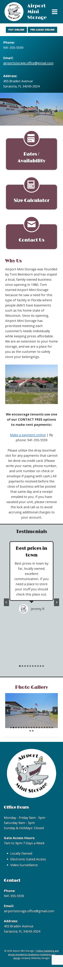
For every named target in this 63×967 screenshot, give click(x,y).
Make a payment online (28, 435)
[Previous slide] (7, 711)
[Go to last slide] (6, 602)
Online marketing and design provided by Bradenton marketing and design (33, 954)
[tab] (20, 666)
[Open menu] (54, 12)
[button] (31, 710)
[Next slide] (56, 602)
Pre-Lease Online (42, 29)
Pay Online (16, 29)
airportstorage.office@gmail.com (28, 63)
